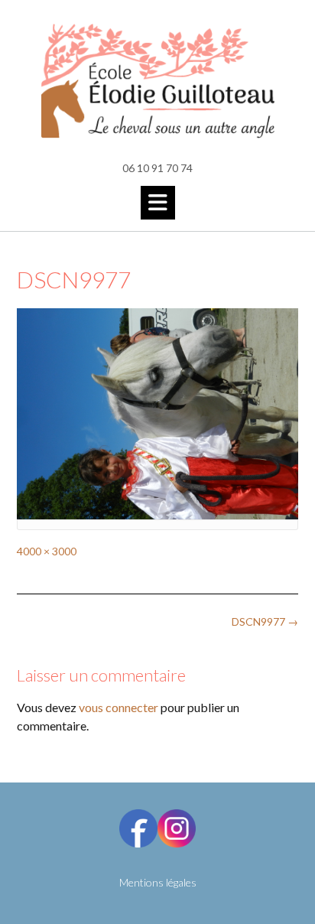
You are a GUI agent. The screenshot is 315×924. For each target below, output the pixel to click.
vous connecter (118, 707)
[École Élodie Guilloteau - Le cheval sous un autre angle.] (157, 81)
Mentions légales (157, 882)
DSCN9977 (265, 621)
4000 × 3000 (46, 551)
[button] (158, 203)
